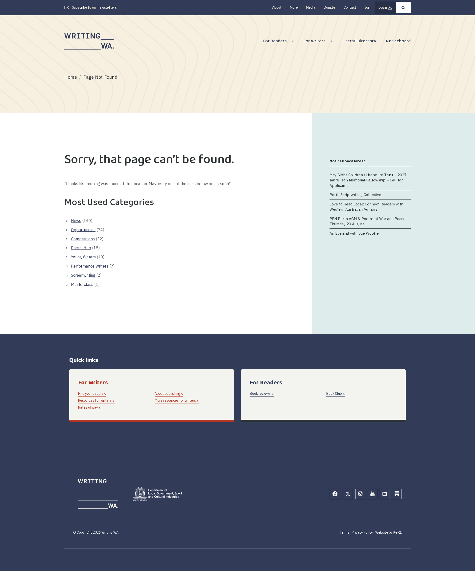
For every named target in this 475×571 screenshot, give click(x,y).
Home (70, 77)
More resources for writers (175, 400)
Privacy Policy (362, 532)
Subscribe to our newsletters (94, 7)
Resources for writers (95, 400)
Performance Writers (89, 266)
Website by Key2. (388, 532)
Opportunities (83, 229)
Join (367, 7)
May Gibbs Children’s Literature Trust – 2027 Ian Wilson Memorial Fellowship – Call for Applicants (368, 180)
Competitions (83, 238)
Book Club (334, 393)
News (76, 220)
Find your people (90, 393)
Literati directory (359, 42)
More (294, 7)
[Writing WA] (89, 41)
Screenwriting (83, 275)
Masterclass (82, 284)
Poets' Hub (81, 247)
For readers (275, 42)
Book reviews (260, 393)
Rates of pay (88, 407)
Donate (329, 7)
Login (383, 7)
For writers (315, 42)
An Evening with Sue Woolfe (354, 233)
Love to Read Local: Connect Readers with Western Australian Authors (366, 206)
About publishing (167, 393)
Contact (350, 7)
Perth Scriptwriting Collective (355, 194)
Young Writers (83, 256)
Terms (344, 532)
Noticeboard (398, 42)
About (277, 7)
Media (310, 7)
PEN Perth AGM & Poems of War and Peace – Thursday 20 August (369, 221)
